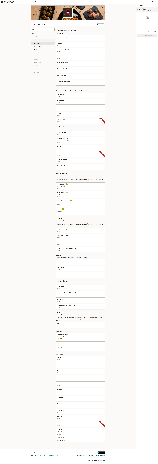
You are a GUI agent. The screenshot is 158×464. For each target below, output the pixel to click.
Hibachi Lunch (43, 46)
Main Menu (36, 37)
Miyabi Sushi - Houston (9, 1)
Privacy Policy (88, 455)
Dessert (43, 69)
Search (52, 29)
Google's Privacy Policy (53, 459)
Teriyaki (43, 59)
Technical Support (80, 455)
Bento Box (43, 56)
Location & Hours (50, 455)
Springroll (103, 460)
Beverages (43, 72)
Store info (100, 24)
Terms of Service (95, 455)
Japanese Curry (43, 62)
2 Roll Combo (43, 66)
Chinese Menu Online (100, 459)
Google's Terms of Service (65, 459)
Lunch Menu (37, 40)
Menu (36, 455)
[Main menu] (2, 2)
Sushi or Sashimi (43, 53)
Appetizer (43, 43)
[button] (80, 38)
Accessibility (102, 455)
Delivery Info (41, 455)
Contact (57, 455)
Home (32, 455)
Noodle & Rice (43, 49)
